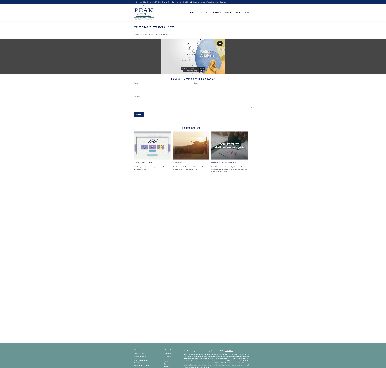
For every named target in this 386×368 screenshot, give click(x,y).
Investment (167, 356)
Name (136, 83)
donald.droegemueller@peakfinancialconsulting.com (209, 2)
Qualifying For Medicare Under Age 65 (223, 162)
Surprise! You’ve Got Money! (143, 162)
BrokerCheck (229, 351)
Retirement (167, 353)
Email (196, 83)
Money (166, 366)
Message (137, 96)
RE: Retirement (177, 162)
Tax (165, 364)
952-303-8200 (183, 2)
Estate (166, 359)
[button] (192, 12)
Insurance (167, 361)
